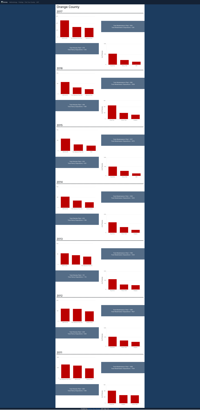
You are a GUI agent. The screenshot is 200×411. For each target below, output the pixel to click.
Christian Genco (114, 409)
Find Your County (30, 2)
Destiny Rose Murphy (94, 409)
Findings (21, 2)
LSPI (37, 2)
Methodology (13, 2)
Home (5, 2)
